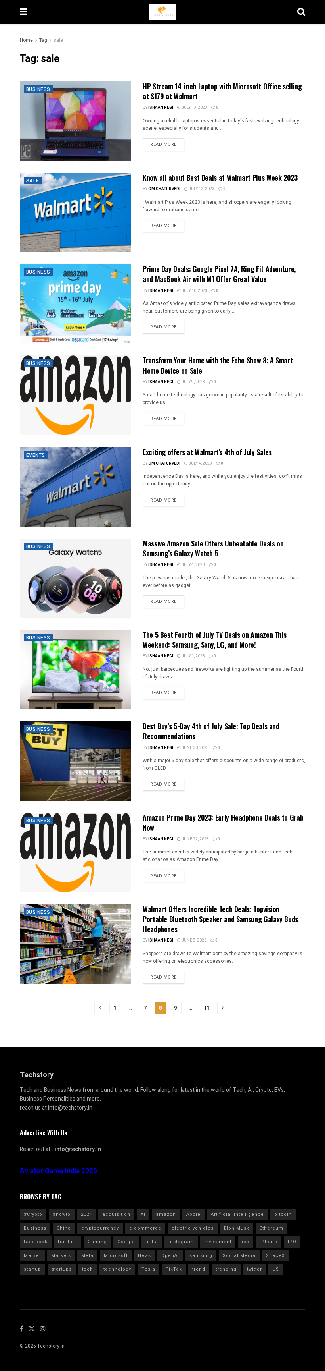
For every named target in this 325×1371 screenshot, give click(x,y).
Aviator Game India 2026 (58, 1171)
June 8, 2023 (193, 940)
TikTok (174, 1269)
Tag (43, 40)
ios (245, 1241)
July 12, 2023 (201, 189)
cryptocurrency (100, 1228)
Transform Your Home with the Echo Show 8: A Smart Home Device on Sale (217, 365)
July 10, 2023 (194, 291)
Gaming (97, 1241)
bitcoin (283, 1214)
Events (35, 455)
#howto (62, 1214)
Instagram (181, 1241)
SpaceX (275, 1255)
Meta (87, 1255)
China (64, 1228)
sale (58, 40)
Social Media (239, 1255)
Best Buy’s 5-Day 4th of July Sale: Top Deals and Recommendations (211, 731)
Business (38, 89)
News (144, 1255)
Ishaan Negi (160, 107)
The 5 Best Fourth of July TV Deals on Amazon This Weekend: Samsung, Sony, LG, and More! (214, 640)
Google (126, 1241)
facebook (36, 1241)
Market (32, 1255)
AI (143, 1214)
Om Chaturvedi (164, 189)
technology (117, 1269)
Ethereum (271, 1228)
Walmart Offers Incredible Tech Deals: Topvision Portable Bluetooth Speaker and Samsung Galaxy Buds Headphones (220, 919)
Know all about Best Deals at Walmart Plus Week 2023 (220, 177)
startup (32, 1269)
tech (87, 1269)
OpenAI (170, 1255)
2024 (86, 1214)
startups (62, 1269)
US (275, 1269)
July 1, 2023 (193, 656)
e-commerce (145, 1228)
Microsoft (116, 1255)
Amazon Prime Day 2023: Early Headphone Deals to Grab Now (223, 822)
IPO (292, 1241)
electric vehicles (193, 1228)
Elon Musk (236, 1228)
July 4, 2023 (200, 463)
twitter (254, 1269)
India (151, 1241)
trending (226, 1269)
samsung (200, 1255)
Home (26, 40)
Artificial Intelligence (237, 1214)
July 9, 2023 (193, 382)
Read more (163, 144)
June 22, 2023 (195, 839)
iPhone (268, 1241)
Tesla (148, 1269)
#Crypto (33, 1214)
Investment (217, 1241)
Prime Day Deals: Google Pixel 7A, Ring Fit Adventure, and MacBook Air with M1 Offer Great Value (219, 274)
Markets (61, 1255)
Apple (193, 1214)
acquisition (116, 1214)
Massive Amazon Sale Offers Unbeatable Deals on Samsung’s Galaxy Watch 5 (213, 548)
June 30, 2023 (195, 748)
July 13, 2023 (194, 107)
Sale (32, 180)
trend (198, 1269)
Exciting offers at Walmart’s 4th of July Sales (207, 452)
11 (207, 1008)
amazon (166, 1214)
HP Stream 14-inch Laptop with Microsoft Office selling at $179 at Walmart (222, 91)
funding (67, 1241)
